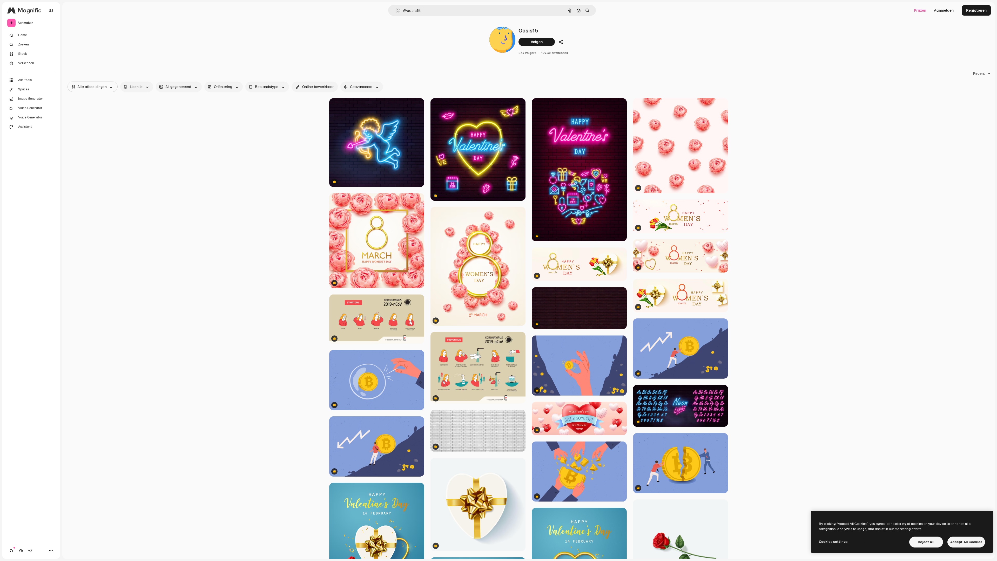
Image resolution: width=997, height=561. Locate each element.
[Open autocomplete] (395, 10)
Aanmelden (944, 10)
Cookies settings (833, 541)
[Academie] (21, 550)
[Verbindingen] (11, 550)
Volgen (537, 41)
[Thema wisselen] (30, 550)
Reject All (926, 542)
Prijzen (920, 10)
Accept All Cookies (966, 542)
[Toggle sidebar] (51, 10)
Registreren (976, 10)
